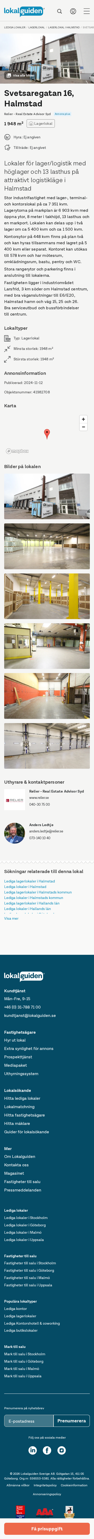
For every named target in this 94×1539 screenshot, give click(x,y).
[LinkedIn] (32, 1450)
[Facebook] (47, 1450)
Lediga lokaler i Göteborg (25, 1225)
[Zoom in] (83, 419)
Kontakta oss (16, 1165)
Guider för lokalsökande (26, 1132)
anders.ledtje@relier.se (46, 831)
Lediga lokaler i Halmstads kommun (33, 897)
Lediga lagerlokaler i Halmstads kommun (38, 892)
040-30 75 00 (39, 804)
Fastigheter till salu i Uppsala (28, 1285)
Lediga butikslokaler (21, 1330)
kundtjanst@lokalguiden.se (30, 1015)
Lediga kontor (15, 1308)
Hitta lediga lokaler (22, 1098)
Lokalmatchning (19, 1106)
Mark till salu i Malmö (21, 1368)
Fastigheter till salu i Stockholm (30, 1263)
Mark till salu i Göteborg (23, 1361)
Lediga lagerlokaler (20, 1316)
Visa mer (11, 918)
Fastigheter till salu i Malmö (27, 1277)
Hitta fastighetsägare (24, 1115)
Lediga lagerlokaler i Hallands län (32, 903)
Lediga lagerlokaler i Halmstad (29, 881)
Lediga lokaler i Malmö (23, 1232)
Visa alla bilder (23, 75)
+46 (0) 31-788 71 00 (22, 1007)
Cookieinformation (74, 1485)
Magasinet (14, 1173)
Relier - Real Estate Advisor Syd (56, 791)
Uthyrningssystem (21, 1073)
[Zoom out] (83, 427)
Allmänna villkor (18, 1485)
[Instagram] (61, 1450)
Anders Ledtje (41, 824)
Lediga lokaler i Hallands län (27, 908)
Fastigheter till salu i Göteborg (29, 1270)
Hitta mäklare (17, 1123)
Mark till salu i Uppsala (23, 1376)
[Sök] (59, 11)
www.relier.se (39, 797)
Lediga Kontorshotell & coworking (32, 1323)
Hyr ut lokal (15, 1040)
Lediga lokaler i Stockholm (26, 1217)
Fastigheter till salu (22, 1181)
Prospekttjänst (18, 1057)
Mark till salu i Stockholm (24, 1354)
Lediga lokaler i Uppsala (24, 1239)
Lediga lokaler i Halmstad (25, 886)
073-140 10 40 (39, 838)
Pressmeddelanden (22, 1190)
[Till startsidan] (24, 12)
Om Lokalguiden (19, 1156)
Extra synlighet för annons (29, 1048)
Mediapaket (15, 1065)
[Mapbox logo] (17, 451)
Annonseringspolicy (47, 1494)
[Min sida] (73, 11)
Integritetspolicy (45, 1485)
